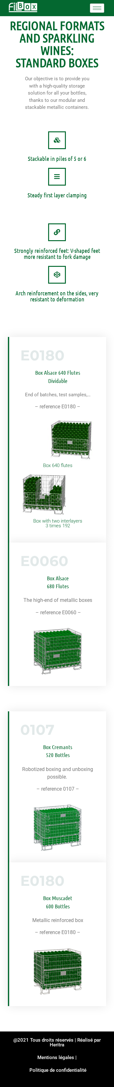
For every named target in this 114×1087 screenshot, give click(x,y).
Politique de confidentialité (57, 1070)
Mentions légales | (57, 1057)
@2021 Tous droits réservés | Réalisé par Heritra (57, 1042)
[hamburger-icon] (97, 8)
